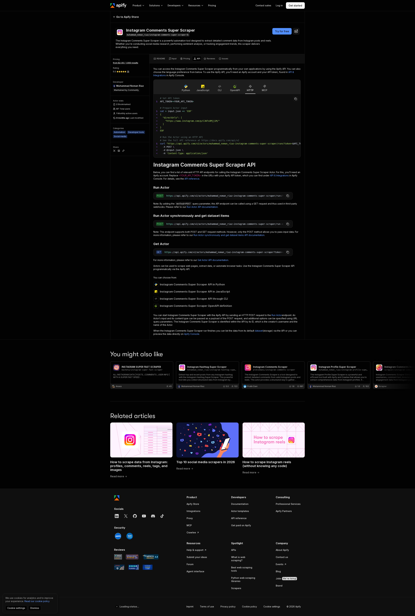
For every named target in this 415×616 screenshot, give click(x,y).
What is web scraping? (238, 559)
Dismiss (34, 608)
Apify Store (193, 504)
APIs (233, 550)
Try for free (282, 31)
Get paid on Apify (241, 525)
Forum (190, 564)
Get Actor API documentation (213, 260)
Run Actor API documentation (202, 206)
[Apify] (118, 5)
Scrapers (236, 588)
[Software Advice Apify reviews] (132, 556)
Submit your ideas (197, 557)
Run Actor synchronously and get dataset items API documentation (229, 235)
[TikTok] (162, 516)
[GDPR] (118, 536)
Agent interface (195, 571)
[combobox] (296, 31)
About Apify (282, 550)
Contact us (282, 557)
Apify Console (191, 334)
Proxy (190, 518)
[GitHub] (134, 516)
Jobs (286, 578)
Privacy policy (228, 606)
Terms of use (207, 606)
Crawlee (191, 532)
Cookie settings (271, 606)
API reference (191, 178)
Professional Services (288, 504)
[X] (125, 516)
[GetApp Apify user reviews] (118, 556)
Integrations (193, 511)
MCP (189, 525)
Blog (278, 571)
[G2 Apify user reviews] (119, 567)
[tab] (159, 58)
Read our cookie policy (37, 601)
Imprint (189, 606)
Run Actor (277, 315)
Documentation (240, 504)
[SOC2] (130, 536)
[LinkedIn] (116, 516)
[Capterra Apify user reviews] (150, 556)
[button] (199, 497)
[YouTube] (144, 516)
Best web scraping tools (241, 569)
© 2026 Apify (294, 606)
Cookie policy (249, 606)
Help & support (195, 550)
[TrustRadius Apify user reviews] (133, 567)
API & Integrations (279, 175)
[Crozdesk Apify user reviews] (148, 567)
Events (279, 564)
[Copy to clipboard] (295, 99)
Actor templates (240, 511)
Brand (279, 585)
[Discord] (153, 516)
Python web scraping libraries (243, 579)
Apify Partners (284, 511)
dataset (259, 330)
